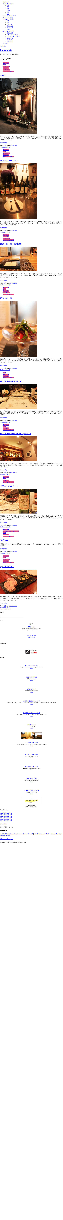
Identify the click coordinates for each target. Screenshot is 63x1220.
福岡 (8, 14)
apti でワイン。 (7, 567)
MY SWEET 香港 (8, 17)
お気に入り (10, 41)
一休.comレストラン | (56, 834)
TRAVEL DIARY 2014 (6, 820)
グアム (8, 29)
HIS (35, 834)
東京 (8, 5)
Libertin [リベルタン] (9, 160)
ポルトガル (10, 26)
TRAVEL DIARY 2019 (6, 813)
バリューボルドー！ (9, 486)
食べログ (6, 43)
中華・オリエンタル (12, 34)
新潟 (8, 7)
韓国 (8, 21)
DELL (7, 834)
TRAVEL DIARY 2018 (6, 814)
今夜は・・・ (6, 75)
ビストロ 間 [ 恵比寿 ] (11, 244)
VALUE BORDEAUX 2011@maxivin (15, 433)
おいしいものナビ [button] (8, 31)
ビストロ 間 (6, 298)
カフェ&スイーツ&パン (13, 36)
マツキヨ (30, 834)
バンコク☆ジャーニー (9, 15)
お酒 (4, 64)
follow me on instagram (6, 839)
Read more (3, 147)
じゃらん (39, 834)
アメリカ (9, 24)
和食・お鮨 (10, 33)
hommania (6, 50)
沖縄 (8, 12)
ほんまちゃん (31, 627)
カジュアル (10, 38)
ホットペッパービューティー (18, 834)
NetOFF (2, 834)
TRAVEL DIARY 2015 (6, 819)
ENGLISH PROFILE (31, 635)
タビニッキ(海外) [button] (8, 19)
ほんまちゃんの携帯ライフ (11, 531)
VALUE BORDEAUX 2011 (11, 381)
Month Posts (3, 824)
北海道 (8, 10)
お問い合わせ (31, 637)
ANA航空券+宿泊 (5, 835)
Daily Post (6, 2)
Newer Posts (3, 609)
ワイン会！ (5, 540)
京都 (8, 8)
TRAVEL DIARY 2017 (6, 816)
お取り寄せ (10, 39)
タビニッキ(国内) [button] (8, 3)
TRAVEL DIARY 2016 (6, 817)
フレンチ (6, 68)
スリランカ (10, 27)
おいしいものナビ (8, 71)
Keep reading (3, 142)
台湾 (8, 22)
